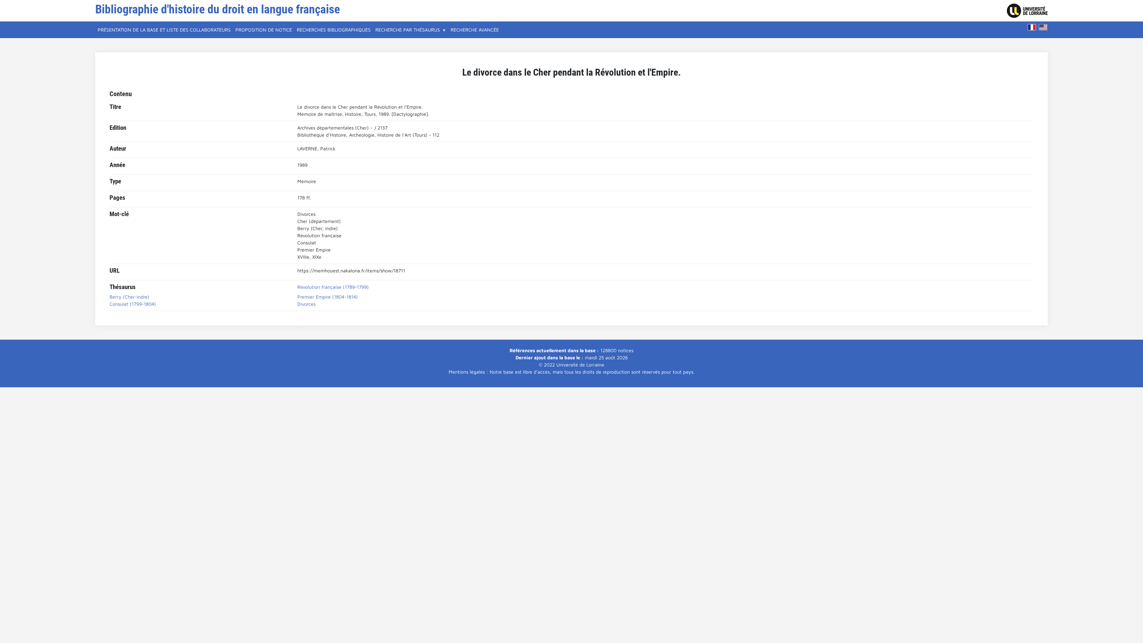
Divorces (306, 304)
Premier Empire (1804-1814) (327, 296)
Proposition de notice (263, 29)
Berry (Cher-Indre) (129, 296)
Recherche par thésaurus (407, 29)
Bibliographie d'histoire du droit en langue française (217, 9)
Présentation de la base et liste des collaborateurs (164, 29)
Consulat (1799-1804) (133, 304)
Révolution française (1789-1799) (333, 287)
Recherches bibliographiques (334, 29)
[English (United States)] (1043, 27)
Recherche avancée (475, 29)
